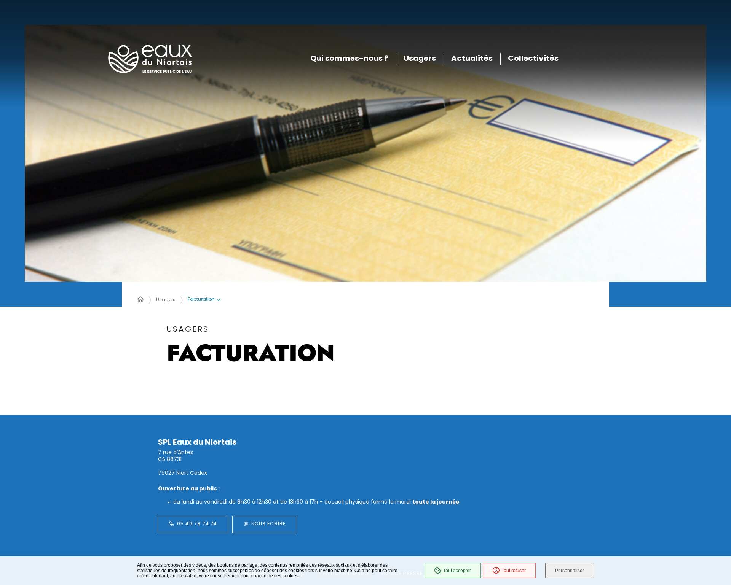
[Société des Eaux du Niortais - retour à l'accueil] (150, 59)
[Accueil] (140, 300)
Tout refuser (513, 570)
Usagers (166, 300)
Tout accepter (457, 570)
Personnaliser (569, 570)
